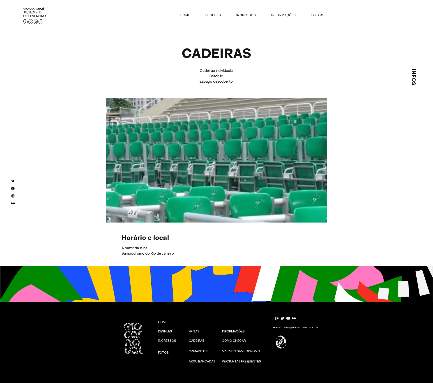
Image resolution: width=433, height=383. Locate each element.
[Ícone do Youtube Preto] (13, 188)
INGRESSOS (399, 363)
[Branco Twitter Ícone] (282, 318)
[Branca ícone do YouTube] (288, 318)
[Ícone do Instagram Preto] (13, 196)
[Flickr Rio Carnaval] (13, 203)
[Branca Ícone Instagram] (277, 318)
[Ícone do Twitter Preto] (13, 181)
